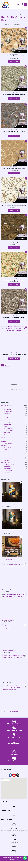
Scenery (5, 426)
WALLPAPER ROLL (5, 462)
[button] (14, 806)
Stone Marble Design (8, 428)
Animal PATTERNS (7, 466)
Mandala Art (6, 454)
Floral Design (7, 413)
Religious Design (7, 424)
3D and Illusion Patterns (9, 464)
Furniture (3, 437)
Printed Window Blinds (6, 441)
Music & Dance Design (9, 420)
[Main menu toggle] (25, 4)
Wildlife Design (7, 432)
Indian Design (7, 415)
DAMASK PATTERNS (8, 470)
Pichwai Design (7, 422)
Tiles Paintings (7, 458)
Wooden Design (7, 434)
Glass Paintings (7, 451)
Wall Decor (3, 445)
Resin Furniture (7, 439)
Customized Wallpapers (6, 405)
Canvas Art (6, 449)
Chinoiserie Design (8, 411)
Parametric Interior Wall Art (10, 456)
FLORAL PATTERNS (8, 473)
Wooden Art (6, 460)
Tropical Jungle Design (9, 430)
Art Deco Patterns (8, 468)
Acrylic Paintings (7, 447)
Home (2, 14)
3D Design (6, 407)
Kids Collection (7, 418)
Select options (14, 61)
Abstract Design (7, 409)
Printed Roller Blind (8, 443)
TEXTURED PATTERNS (8, 475)
